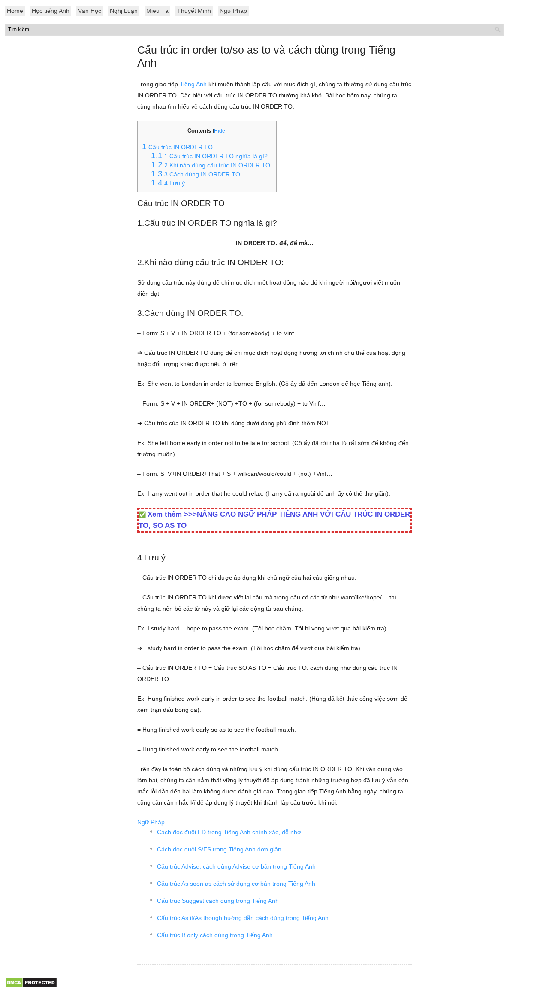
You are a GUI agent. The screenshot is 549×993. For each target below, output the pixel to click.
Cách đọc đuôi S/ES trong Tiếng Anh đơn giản (219, 849)
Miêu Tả (157, 10)
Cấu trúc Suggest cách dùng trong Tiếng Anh (218, 900)
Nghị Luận (124, 10)
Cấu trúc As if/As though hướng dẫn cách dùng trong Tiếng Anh (243, 917)
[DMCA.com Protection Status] (31, 985)
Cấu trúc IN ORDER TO (177, 147)
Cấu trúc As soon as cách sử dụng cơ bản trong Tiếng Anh (236, 883)
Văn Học (89, 10)
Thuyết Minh (194, 10)
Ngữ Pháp (233, 10)
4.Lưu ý (168, 183)
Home (15, 10)
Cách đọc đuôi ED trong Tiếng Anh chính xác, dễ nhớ (229, 832)
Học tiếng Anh (50, 10)
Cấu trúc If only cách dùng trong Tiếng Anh (215, 935)
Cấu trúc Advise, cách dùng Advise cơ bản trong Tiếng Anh (236, 866)
